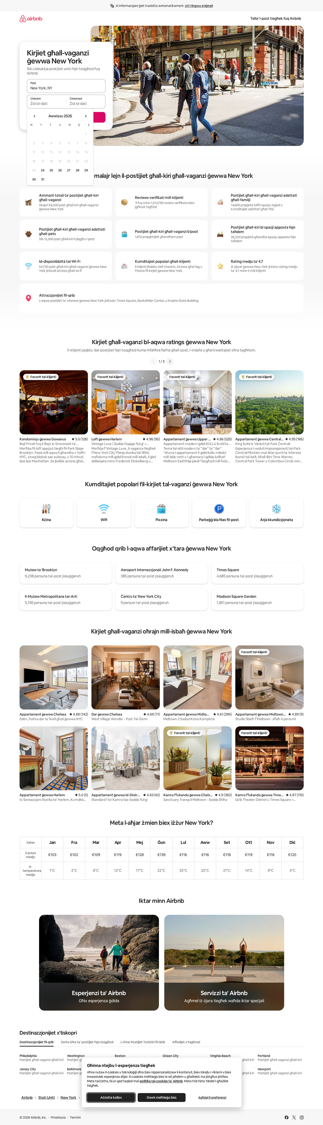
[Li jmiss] (169, 361)
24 (42, 170)
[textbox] (46, 103)
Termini (75, 1117)
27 (69, 170)
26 (60, 170)
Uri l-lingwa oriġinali (199, 6)
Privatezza (58, 1117)
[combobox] (66, 88)
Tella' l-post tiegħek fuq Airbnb (275, 18)
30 (34, 179)
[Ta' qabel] (153, 361)
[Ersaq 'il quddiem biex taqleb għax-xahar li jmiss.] (85, 116)
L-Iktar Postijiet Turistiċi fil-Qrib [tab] (143, 1042)
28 (77, 170)
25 (51, 170)
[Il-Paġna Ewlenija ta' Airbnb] (31, 18)
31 (42, 179)
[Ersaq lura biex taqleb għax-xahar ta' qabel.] (34, 116)
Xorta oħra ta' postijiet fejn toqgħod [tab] (87, 1042)
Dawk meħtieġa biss (161, 1098)
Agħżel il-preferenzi (212, 1098)
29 (86, 170)
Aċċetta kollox (111, 1098)
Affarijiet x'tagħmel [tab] (186, 1042)
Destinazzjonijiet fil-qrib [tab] (37, 1042)
